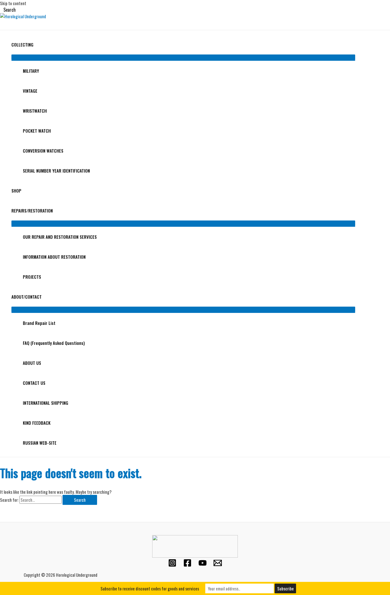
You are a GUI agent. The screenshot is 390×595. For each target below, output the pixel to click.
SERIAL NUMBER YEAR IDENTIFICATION (56, 170)
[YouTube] (202, 565)
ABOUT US (32, 363)
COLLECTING (22, 44)
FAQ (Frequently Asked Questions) (54, 343)
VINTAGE (30, 91)
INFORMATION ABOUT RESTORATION (54, 257)
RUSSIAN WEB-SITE (40, 443)
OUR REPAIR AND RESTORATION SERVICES (60, 237)
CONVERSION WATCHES (43, 150)
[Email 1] (218, 565)
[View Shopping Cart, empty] (5, 24)
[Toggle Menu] (183, 57)
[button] (8, 9)
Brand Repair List (39, 323)
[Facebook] (187, 565)
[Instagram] (172, 565)
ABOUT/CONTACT (26, 297)
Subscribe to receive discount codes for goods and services (149, 588)
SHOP (16, 190)
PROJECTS (32, 277)
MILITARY (31, 71)
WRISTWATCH (35, 111)
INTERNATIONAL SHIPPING (45, 403)
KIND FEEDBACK (37, 423)
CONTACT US (34, 383)
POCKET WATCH (37, 130)
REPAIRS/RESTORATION (32, 210)
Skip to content (13, 3)
